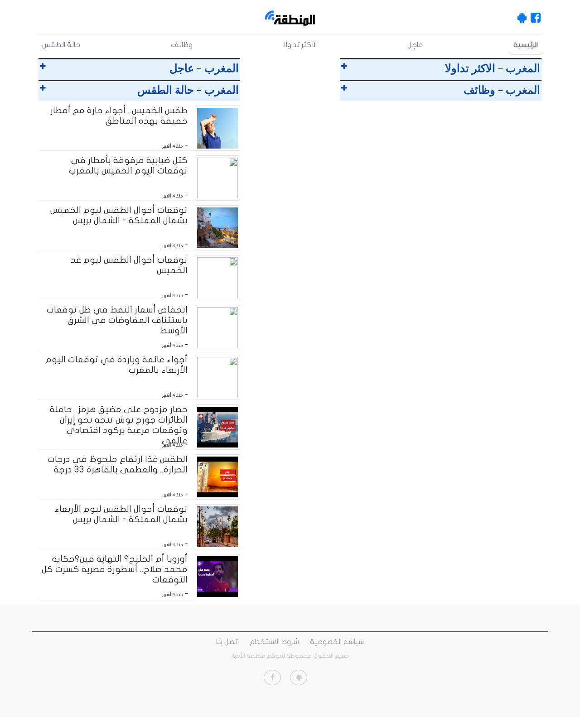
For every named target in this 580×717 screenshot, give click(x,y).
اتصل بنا (227, 641)
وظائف (182, 44)
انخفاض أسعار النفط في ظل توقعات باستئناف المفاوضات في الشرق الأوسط (117, 320)
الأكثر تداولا (300, 44)
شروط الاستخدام (274, 641)
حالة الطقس (61, 44)
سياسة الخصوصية (337, 641)
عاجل (415, 44)
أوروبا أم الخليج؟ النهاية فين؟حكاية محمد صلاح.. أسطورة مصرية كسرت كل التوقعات (115, 569)
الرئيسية (525, 44)
